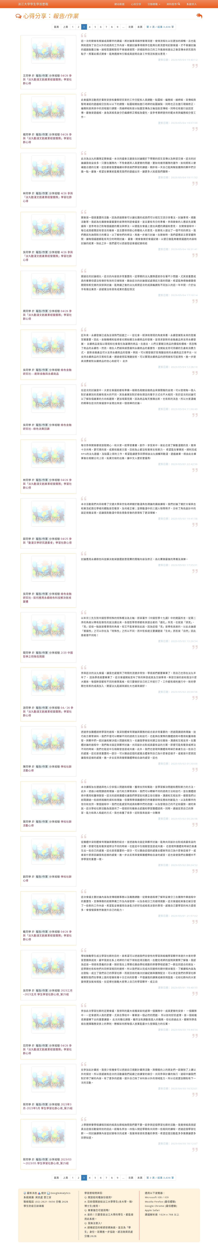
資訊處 (39, 1197)
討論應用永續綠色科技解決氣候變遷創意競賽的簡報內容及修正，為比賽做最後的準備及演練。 (134, 559)
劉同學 (27, 876)
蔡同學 (27, 1104)
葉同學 (27, 821)
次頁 (130, 26)
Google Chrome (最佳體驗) (161, 1205)
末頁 (140, 26)
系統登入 (192, 4)
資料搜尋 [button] (172, 4)
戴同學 (27, 931)
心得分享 (136, 4)
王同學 (27, 75)
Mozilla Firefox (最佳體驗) (160, 1201)
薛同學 (27, 539)
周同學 (27, 311)
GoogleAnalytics (61, 1193)
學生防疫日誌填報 (34, 1205)
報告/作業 (42, 75)
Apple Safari (152, 1210)
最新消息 (32, 1193)
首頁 (56, 26)
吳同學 (27, 252)
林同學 (27, 193)
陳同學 (27, 766)
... (123, 26)
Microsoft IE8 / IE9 (157, 1197)
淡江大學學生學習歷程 (33, 4)
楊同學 (27, 134)
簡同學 (27, 652)
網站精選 (119, 4)
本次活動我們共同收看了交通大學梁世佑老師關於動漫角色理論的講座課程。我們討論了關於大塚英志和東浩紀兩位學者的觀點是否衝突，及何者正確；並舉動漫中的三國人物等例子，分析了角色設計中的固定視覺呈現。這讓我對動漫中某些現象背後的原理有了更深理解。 (138, 508)
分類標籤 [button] (153, 4)
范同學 (27, 1045)
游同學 (27, 707)
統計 (43, 1193)
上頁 (65, 26)
